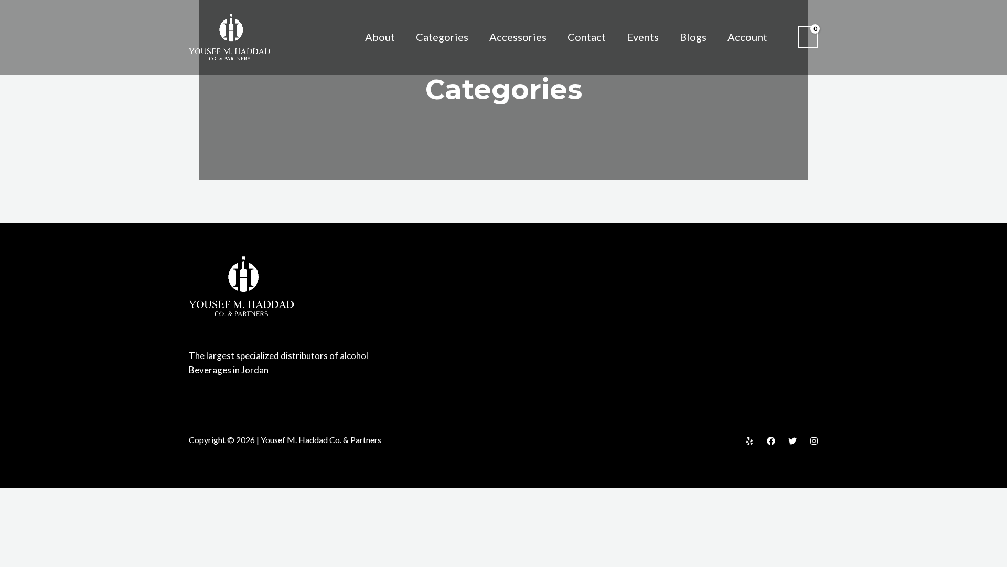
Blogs (693, 36)
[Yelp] (749, 441)
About (380, 36)
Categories (442, 36)
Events (643, 36)
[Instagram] (814, 441)
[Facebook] (771, 441)
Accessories (518, 36)
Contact (586, 36)
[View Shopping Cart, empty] (808, 37)
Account (747, 36)
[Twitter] (792, 441)
